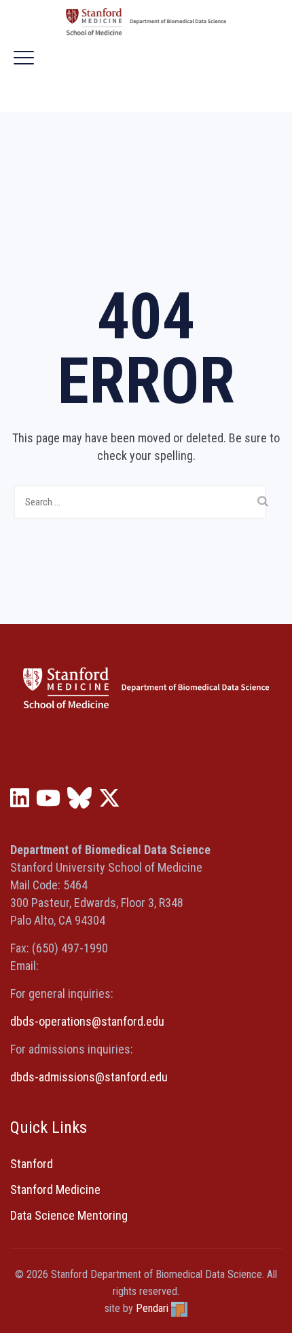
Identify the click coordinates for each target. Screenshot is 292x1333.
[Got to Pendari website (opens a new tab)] (179, 1308)
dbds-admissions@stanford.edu (89, 1077)
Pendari (152, 1308)
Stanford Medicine (55, 1189)
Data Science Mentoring (69, 1215)
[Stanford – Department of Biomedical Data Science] (146, 21)
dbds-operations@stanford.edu (87, 1021)
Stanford (31, 1164)
